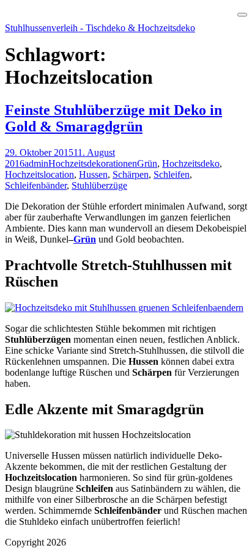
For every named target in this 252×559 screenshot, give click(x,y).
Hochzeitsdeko (191, 163)
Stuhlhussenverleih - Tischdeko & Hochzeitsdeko (100, 28)
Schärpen (131, 174)
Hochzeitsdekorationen (92, 163)
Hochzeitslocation (39, 174)
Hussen (93, 174)
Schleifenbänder (36, 185)
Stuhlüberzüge (99, 185)
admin (36, 163)
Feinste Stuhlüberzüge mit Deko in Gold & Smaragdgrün (113, 118)
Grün (147, 163)
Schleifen (172, 174)
